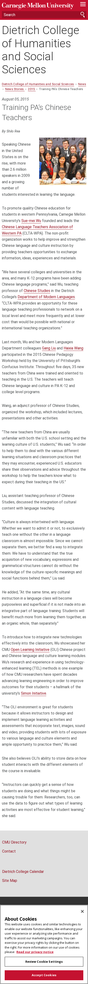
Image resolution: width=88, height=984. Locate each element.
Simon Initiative (33, 693)
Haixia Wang (73, 348)
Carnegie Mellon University (38, 6)
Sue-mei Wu (31, 220)
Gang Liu (49, 348)
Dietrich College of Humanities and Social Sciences (40, 50)
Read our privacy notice (35, 952)
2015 (32, 89)
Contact (9, 851)
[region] (44, 944)
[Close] (82, 911)
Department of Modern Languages (46, 297)
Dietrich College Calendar (23, 871)
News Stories (15, 89)
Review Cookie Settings (44, 961)
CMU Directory (14, 842)
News (82, 84)
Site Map (9, 880)
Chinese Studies (37, 290)
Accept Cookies (44, 975)
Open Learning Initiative (30, 649)
